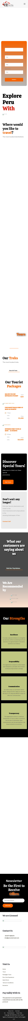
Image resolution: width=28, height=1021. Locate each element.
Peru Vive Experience (8, 977)
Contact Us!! (7, 521)
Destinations (10, 1013)
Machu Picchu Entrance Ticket (11, 395)
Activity (7, 61)
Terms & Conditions (8, 982)
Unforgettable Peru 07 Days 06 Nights (14, 408)
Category (7, 53)
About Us (10, 1011)
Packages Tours (7, 974)
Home (4, 969)
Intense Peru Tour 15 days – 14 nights (13, 430)
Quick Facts (6, 980)
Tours (4, 972)
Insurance (5, 985)
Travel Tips (19, 1013)
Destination (8, 68)
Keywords (7, 46)
